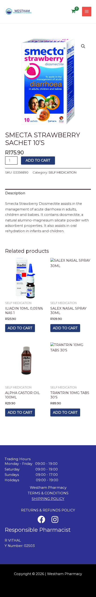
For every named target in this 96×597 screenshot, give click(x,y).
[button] (83, 46)
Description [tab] (15, 193)
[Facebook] (41, 519)
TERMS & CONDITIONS (48, 493)
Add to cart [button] (20, 328)
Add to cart (38, 160)
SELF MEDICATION (62, 172)
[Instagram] (55, 519)
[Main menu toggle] (86, 11)
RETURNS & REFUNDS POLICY (48, 510)
